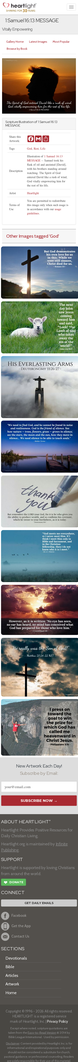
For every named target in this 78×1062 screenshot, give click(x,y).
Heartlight (33, 193)
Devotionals (16, 958)
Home (10, 992)
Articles (11, 975)
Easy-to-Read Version (42, 1033)
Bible (9, 966)
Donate (13, 882)
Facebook (18, 915)
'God (53, 236)
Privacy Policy (57, 1021)
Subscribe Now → (39, 801)
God (29, 148)
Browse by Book (17, 49)
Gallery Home (15, 41)
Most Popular (61, 41)
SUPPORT (12, 859)
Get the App (21, 926)
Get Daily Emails (39, 903)
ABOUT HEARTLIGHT (26, 822)
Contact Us (20, 936)
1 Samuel (44, 122)
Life (42, 148)
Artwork (12, 983)
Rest (36, 148)
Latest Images (38, 41)
